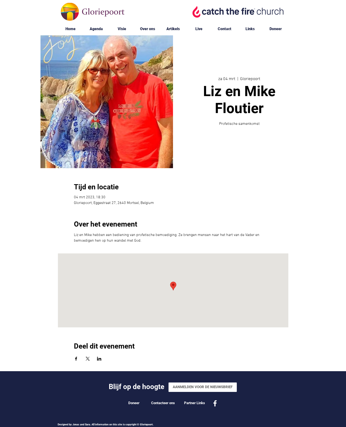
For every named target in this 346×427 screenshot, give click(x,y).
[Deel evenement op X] (87, 359)
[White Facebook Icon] (215, 403)
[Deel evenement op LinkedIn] (99, 359)
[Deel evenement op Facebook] (76, 359)
